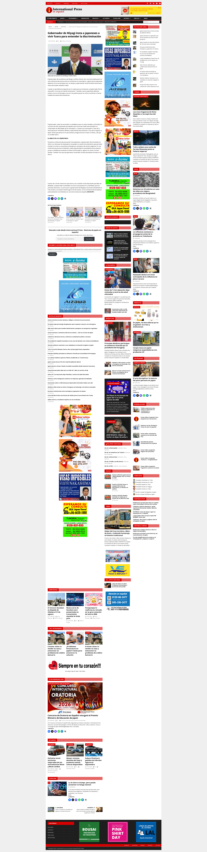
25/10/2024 (116, 490)
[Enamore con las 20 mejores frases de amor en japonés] (136, 427)
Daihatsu (55, 770)
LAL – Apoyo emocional (113, 580)
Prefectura (68, 41)
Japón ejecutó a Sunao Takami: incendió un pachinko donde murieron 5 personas (71, 366)
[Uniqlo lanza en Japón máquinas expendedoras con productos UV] (146, 338)
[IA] (57, 789)
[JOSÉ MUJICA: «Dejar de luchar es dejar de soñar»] (118, 426)
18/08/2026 (51, 720)
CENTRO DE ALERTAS (112, 228)
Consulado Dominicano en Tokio (144, 482)
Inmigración (85, 18)
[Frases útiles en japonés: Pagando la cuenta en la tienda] (136, 468)
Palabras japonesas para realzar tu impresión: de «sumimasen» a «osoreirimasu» (148, 410)
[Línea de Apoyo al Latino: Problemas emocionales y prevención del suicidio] (108, 585)
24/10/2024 (116, 500)
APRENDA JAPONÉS (139, 404)
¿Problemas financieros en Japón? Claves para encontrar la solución (74, 650)
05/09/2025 (52, 41)
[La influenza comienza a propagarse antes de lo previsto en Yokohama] (146, 222)
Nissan (73, 768)
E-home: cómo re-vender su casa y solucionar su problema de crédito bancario (56, 650)
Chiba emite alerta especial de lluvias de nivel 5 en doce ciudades (121, 242)
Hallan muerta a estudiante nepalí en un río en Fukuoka (64, 399)
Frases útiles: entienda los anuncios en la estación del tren (149, 435)
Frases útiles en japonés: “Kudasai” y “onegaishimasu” (149, 458)
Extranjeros (73, 18)
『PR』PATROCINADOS (55, 628)
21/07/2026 (89, 767)
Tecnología (116, 18)
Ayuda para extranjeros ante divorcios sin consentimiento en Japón (145, 534)
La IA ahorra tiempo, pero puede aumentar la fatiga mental (81, 784)
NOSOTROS (49, 3)
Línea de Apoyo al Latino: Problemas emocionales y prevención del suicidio (119, 585)
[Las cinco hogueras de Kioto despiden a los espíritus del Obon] (146, 102)
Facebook (126, 845)
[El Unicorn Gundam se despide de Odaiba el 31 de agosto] (56, 599)
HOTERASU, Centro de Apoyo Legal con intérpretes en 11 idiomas (144, 512)
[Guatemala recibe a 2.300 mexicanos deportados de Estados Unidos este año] (108, 310)
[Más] (77, 726)
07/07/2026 (89, 616)
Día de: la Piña (109, 466)
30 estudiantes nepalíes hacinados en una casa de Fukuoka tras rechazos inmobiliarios (73, 341)
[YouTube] (160, 3)
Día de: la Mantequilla (111, 448)
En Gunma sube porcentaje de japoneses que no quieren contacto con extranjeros (72, 324)
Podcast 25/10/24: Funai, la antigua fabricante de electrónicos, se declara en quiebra (120, 487)
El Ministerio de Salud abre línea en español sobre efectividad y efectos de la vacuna (145, 503)
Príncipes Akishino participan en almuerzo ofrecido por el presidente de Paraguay (72, 353)
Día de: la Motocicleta (111, 457)
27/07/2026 (70, 767)
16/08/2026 (137, 281)
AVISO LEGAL (75, 3)
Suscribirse (89, 239)
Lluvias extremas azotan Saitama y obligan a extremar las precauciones (69, 320)
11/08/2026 (51, 616)
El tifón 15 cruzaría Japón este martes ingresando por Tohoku (121, 249)
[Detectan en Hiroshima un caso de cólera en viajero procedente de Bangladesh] (146, 179)
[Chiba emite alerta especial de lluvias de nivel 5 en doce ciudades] (110, 242)
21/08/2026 (51, 321)
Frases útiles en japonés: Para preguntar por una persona (149, 417)
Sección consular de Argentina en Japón (145, 492)
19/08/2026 (137, 238)
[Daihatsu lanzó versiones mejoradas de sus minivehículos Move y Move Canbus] (56, 749)
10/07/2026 (70, 620)
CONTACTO (57, 3)
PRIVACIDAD (66, 3)
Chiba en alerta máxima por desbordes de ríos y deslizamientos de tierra (121, 235)
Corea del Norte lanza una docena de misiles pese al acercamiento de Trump (70, 395)
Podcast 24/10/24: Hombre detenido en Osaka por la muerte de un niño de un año (120, 497)
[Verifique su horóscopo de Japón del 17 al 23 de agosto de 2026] (118, 387)
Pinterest (150, 845)
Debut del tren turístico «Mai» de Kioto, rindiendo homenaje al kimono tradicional (117, 533)
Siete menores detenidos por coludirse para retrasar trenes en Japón (148, 66)
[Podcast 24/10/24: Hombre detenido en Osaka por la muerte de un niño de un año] (108, 497)
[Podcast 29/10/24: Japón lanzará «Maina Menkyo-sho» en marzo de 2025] (108, 476)
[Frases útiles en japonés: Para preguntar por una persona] (136, 419)
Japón (62, 18)
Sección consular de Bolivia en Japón (145, 494)
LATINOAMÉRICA (110, 265)
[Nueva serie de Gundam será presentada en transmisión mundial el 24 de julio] (75, 599)
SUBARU (92, 768)
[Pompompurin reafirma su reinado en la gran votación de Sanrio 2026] (94, 599)
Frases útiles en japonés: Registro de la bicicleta (148, 450)
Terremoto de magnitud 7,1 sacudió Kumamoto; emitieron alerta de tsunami (121, 257)
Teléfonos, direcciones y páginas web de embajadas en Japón (145, 520)
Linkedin (142, 845)
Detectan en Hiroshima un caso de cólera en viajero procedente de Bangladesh (146, 191)
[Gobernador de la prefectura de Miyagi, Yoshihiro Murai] (75, 74)
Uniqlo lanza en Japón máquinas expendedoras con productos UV (145, 350)
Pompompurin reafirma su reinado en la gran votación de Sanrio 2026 (93, 611)
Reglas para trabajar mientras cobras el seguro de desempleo (144, 530)
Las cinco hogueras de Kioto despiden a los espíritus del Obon (144, 114)
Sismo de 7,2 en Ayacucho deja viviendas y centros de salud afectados (68, 374)
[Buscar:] (151, 22)
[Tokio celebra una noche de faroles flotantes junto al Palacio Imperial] (146, 137)
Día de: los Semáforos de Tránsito (114, 452)
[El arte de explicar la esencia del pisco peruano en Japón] (146, 369)
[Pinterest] (156, 3)
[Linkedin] (153, 3)
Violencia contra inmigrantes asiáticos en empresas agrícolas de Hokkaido (70, 378)
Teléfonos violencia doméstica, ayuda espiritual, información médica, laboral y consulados (145, 508)
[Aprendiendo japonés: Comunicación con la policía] (136, 443)
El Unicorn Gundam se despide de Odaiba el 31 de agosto (56, 611)
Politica (63, 41)
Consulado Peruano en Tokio (143, 489)
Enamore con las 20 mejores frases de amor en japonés (149, 426)
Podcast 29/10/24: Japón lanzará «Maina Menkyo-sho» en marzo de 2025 (121, 476)
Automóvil (106, 18)
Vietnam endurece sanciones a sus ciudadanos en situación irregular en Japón (70, 345)
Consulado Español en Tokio (142, 484)
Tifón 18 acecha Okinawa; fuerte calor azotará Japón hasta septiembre (69, 349)
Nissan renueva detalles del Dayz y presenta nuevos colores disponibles (74, 761)
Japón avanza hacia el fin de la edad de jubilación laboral (64, 362)
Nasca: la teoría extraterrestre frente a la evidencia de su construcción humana (121, 372)
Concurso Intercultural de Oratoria (69, 720)
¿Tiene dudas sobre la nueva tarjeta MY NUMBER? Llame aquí (144, 516)
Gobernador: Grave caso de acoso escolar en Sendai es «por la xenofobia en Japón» (74, 219)
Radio (145, 18)
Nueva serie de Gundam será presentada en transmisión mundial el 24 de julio (73, 613)
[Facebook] (147, 3)
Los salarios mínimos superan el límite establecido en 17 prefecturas (68, 357)
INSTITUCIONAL (84, 3)
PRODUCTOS (137, 303)
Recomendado (81, 720)
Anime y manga (58, 618)
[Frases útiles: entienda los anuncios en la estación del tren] (136, 435)
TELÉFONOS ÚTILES (139, 499)
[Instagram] (150, 3)
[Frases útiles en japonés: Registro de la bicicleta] (136, 451)
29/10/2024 (116, 479)
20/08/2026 (51, 393)
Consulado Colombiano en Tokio (144, 480)
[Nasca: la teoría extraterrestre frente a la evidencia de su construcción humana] (108, 372)
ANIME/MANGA (53, 590)
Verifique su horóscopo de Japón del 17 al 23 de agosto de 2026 (117, 397)
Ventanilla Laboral (140, 526)
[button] (75, 59)
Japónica (126, 18)
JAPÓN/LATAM (110, 318)
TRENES (108, 506)
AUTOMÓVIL (52, 740)
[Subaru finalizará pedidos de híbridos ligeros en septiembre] (94, 749)
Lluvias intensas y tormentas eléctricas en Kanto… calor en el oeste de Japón (70, 332)
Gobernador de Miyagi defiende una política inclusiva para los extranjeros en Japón (93, 219)
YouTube (158, 845)
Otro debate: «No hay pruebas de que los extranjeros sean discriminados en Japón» (56, 219)
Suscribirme (52, 254)
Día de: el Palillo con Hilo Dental (114, 461)
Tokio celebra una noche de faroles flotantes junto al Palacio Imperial (144, 149)
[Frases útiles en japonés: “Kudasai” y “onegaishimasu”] (136, 459)
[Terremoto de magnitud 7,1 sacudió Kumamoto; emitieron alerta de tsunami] (110, 256)
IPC (58, 41)
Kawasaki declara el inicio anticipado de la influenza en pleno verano (145, 277)
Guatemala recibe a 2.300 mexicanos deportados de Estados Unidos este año (70, 383)
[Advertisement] (75, 109)
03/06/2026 (137, 382)
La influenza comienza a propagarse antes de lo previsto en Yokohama (143, 234)
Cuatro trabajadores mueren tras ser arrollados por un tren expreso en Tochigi (149, 60)
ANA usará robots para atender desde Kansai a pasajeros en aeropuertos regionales (72, 328)
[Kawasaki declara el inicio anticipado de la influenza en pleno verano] (146, 265)
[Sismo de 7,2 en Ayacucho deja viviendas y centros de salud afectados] (118, 278)
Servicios (95, 18)
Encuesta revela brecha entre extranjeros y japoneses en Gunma (67, 391)
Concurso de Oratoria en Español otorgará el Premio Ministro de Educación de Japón (73, 716)
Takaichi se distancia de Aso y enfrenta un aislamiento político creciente (69, 337)
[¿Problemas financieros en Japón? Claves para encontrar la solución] (75, 638)
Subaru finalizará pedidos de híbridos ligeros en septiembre (93, 761)
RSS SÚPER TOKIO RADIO (114, 444)
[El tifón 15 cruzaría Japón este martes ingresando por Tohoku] (110, 249)
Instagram (134, 845)
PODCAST (108, 471)
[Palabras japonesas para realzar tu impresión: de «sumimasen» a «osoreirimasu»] (136, 409)
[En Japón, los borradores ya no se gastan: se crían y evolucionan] (146, 313)
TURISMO (136, 92)
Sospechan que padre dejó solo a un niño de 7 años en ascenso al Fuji (68, 370)
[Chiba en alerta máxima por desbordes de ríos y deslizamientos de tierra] (110, 235)
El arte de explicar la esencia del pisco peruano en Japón (145, 379)
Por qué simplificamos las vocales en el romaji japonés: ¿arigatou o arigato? (144, 538)
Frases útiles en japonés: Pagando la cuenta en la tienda (150, 467)
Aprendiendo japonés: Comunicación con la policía (149, 442)
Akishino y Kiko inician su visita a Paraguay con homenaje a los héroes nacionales (71, 387)
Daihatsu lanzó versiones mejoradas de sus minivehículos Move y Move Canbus (56, 762)
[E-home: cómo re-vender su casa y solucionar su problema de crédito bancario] (56, 638)
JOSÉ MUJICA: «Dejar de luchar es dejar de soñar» (117, 436)
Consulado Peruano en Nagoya (143, 486)
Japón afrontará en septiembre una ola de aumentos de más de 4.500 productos (149, 37)
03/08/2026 (51, 769)
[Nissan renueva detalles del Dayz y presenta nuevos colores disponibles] (75, 749)
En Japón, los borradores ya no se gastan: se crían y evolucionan (145, 324)
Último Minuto (52, 18)
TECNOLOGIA (52, 778)
